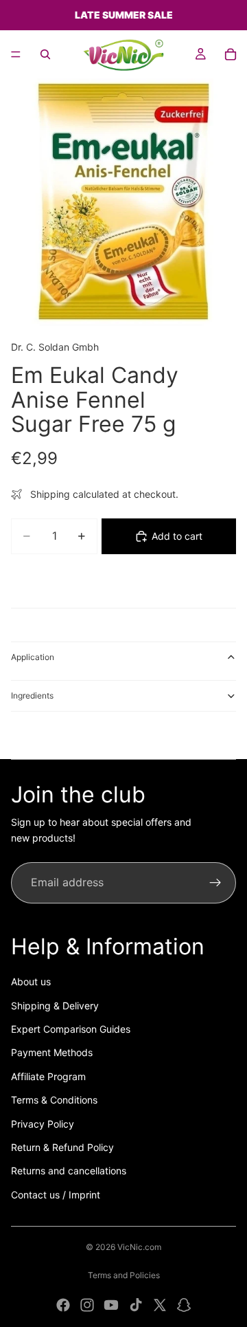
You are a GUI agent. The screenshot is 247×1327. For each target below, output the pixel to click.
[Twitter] (160, 1305)
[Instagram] (87, 1305)
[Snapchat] (184, 1305)
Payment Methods (52, 1052)
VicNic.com (139, 1247)
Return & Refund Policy (62, 1147)
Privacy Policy (42, 1124)
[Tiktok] (136, 1305)
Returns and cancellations (68, 1170)
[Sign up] (215, 882)
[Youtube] (111, 1305)
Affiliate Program (48, 1076)
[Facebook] (63, 1305)
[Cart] (230, 54)
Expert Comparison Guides (70, 1029)
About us (31, 981)
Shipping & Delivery (55, 1005)
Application (32, 657)
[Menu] (16, 54)
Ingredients (32, 695)
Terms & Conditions (54, 1100)
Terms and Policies (124, 1275)
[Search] (45, 54)
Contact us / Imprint (55, 1194)
